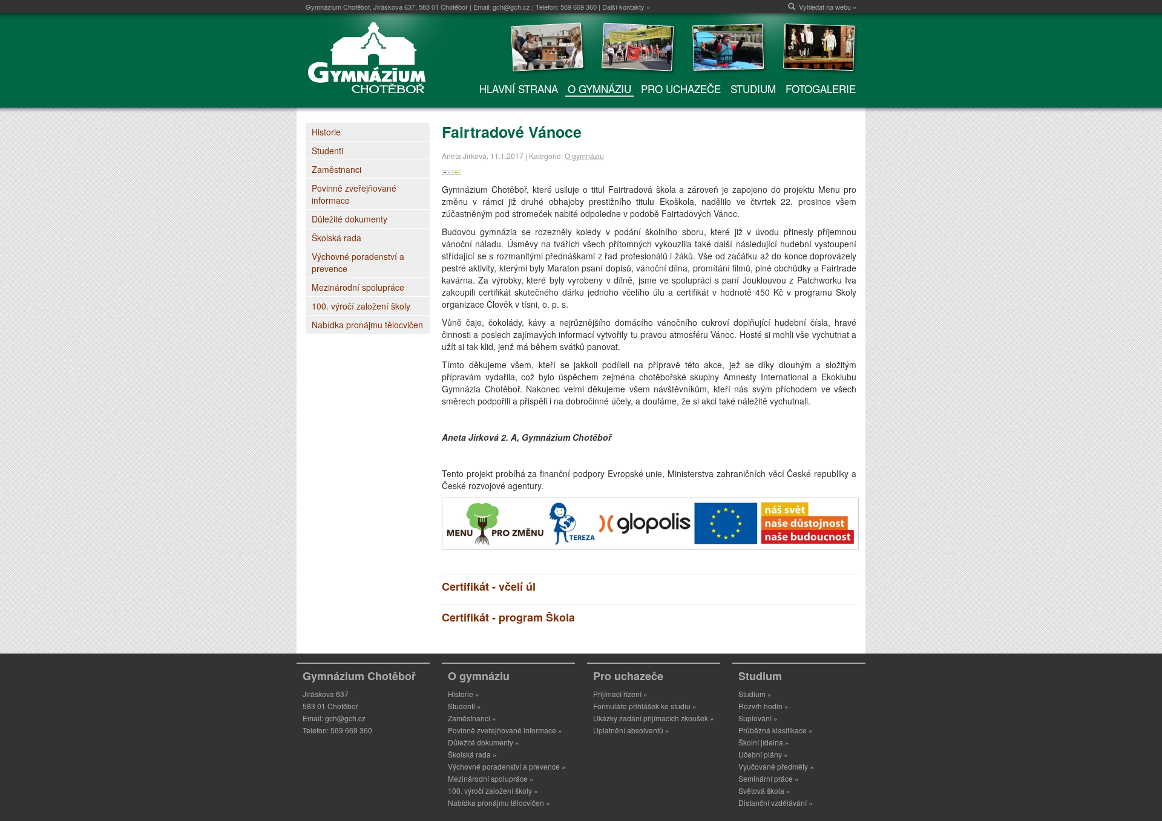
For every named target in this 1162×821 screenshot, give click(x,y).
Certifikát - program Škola (508, 617)
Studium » (755, 694)
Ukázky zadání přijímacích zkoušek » (653, 718)
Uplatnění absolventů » (631, 730)
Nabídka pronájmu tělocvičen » (499, 802)
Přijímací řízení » (620, 694)
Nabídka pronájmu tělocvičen (367, 325)
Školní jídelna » (763, 742)
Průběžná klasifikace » (775, 730)
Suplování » (758, 718)
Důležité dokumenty (349, 219)
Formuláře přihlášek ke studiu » (645, 706)
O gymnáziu (584, 156)
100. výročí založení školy (361, 306)
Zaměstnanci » (472, 718)
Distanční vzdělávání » (775, 802)
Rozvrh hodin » (763, 706)
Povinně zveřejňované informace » (505, 730)
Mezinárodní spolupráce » (491, 778)
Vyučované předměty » (776, 766)
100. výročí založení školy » (493, 790)
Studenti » (464, 706)
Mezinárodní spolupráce (358, 287)
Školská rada (336, 238)
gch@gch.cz (511, 6)
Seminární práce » (768, 778)
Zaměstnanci (336, 169)
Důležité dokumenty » (483, 742)
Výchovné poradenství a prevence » (507, 766)
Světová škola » (764, 790)
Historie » (463, 694)
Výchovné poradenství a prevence (358, 262)
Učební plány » (763, 754)
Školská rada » (472, 754)
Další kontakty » (626, 6)
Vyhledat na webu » (827, 6)
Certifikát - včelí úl (489, 586)
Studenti (327, 150)
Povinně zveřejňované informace (354, 194)
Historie (326, 132)
